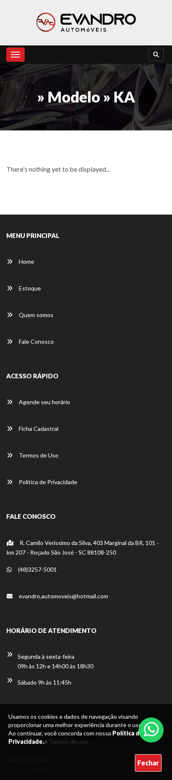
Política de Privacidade (47, 481)
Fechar (148, 763)
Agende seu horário (44, 401)
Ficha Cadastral (38, 428)
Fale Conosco (36, 341)
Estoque (29, 288)
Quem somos (35, 314)
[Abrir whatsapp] (151, 729)
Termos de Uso (38, 455)
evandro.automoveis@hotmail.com (63, 596)
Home (26, 261)
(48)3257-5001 (37, 569)
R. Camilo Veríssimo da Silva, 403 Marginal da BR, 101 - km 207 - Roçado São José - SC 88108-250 (83, 547)
